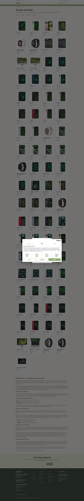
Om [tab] (55, 243)
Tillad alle (54, 259)
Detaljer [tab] (42, 243)
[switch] (37, 256)
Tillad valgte (42, 259)
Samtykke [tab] (28, 243)
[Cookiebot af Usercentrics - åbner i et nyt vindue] (57, 240)
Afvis (29, 259)
